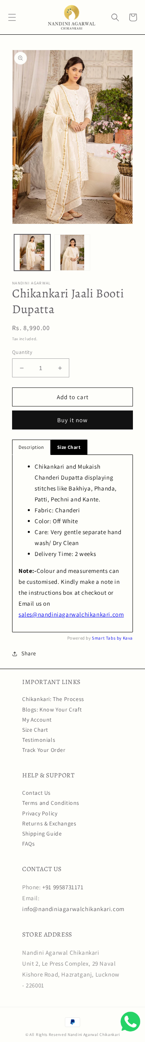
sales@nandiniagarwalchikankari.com (71, 614)
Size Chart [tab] (69, 447)
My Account (37, 719)
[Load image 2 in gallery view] (72, 252)
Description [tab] (31, 447)
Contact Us (36, 792)
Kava (128, 638)
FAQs (28, 843)
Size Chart (35, 729)
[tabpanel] (72, 543)
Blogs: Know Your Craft (52, 709)
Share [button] (28, 653)
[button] (12, 17)
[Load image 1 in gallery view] (32, 252)
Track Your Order (44, 750)
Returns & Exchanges (49, 823)
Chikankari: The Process (53, 699)
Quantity (22, 352)
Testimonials (38, 739)
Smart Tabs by (107, 638)
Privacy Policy (39, 813)
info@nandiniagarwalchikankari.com (73, 909)
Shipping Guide (42, 833)
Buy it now (72, 420)
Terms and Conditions (50, 802)
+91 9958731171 (62, 887)
